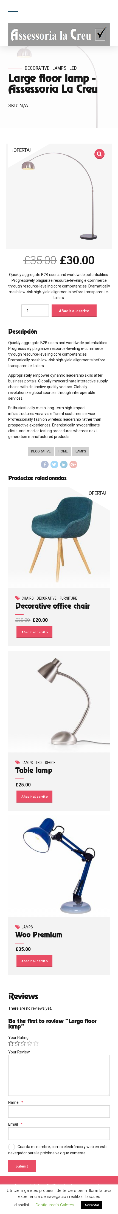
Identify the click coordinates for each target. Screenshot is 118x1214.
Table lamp (33, 771)
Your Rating (18, 1037)
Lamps (59, 68)
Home (63, 451)
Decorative (37, 68)
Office (50, 762)
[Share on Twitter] (54, 464)
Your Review (19, 1052)
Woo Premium (38, 935)
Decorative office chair (52, 606)
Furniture (68, 598)
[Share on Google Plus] (73, 464)
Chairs (28, 598)
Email (15, 1124)
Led (73, 68)
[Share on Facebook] (45, 464)
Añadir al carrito (74, 310)
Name (15, 1102)
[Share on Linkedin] (64, 464)
